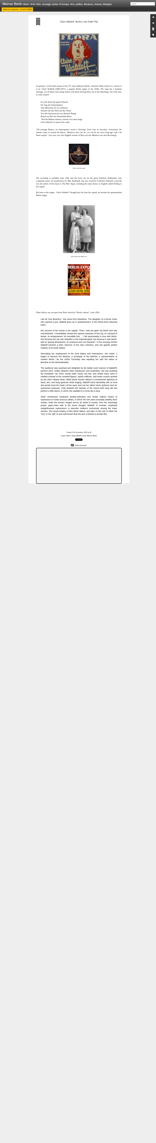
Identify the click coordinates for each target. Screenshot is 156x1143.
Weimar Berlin (92, 435)
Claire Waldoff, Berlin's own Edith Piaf (79, 21)
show (84, 435)
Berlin (68, 435)
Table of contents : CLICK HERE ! (18, 9)
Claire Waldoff (76, 435)
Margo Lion (84, 256)
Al (90, 432)
